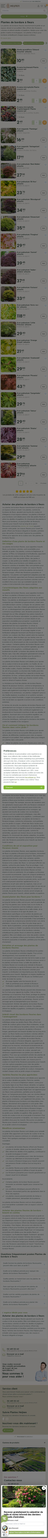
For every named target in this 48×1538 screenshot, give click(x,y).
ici (16, 782)
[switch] (5, 1535)
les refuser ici (30, 777)
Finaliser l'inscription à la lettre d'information (24, 1532)
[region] (24, 769)
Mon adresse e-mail (11, 1520)
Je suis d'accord (12, 1528)
